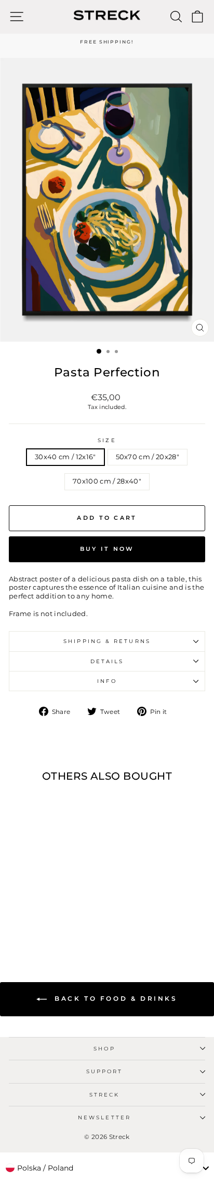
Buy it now (107, 548)
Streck (104, 1094)
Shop (104, 1048)
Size (107, 440)
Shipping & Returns (107, 641)
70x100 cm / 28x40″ (107, 481)
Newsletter (104, 1117)
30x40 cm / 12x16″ (65, 457)
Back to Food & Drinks (114, 998)
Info (106, 681)
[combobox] (107, 1168)
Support (104, 1071)
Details (107, 661)
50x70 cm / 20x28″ (147, 457)
